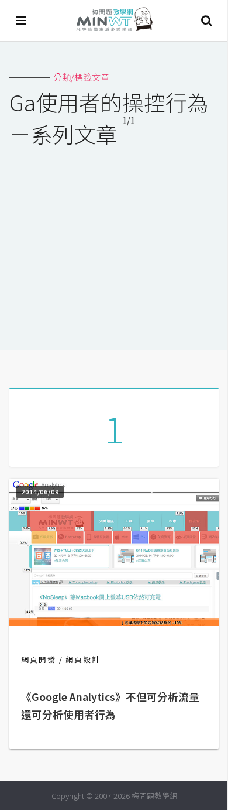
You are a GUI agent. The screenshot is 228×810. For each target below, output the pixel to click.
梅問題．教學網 (114, 21)
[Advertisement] (114, 241)
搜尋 (206, 20)
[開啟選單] (21, 20)
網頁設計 (83, 659)
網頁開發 (38, 659)
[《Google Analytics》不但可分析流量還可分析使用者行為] (114, 622)
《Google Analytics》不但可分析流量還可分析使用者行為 (110, 705)
